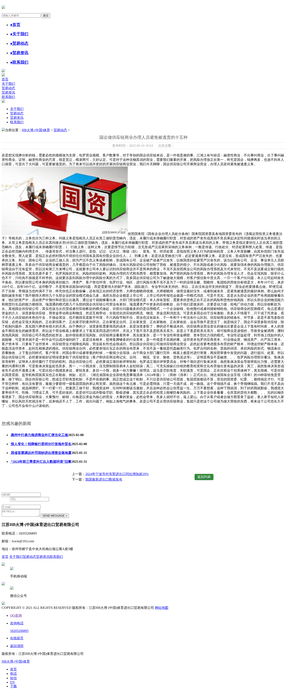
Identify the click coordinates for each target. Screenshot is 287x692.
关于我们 (8, 83)
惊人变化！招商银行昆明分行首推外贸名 (40, 444)
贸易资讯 (8, 92)
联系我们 (8, 97)
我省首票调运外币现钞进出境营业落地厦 (40, 453)
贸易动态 (8, 88)
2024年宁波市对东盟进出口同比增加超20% (117, 474)
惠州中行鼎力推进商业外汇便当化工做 (39, 435)
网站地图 (161, 607)
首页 (5, 79)
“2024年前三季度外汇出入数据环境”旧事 (40, 461)
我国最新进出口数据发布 (103, 479)
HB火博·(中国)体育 (36, 130)
